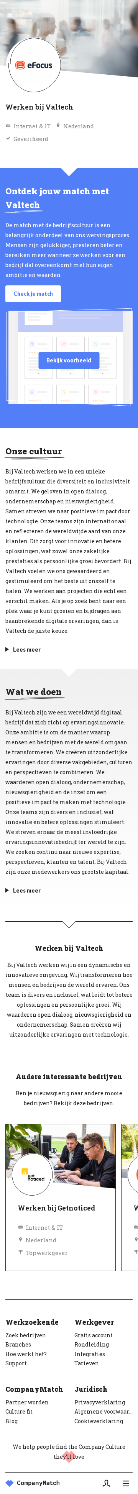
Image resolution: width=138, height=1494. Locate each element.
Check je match (33, 293)
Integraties (89, 1354)
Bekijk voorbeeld (68, 360)
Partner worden (27, 1402)
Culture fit (19, 1411)
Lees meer (27, 649)
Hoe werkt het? (26, 1354)
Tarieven (86, 1363)
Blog (11, 1421)
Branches (18, 1344)
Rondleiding (91, 1344)
